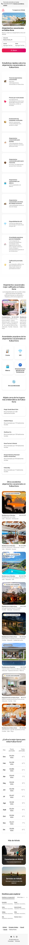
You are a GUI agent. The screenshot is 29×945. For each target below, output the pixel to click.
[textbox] (8, 45)
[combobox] (14, 40)
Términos (17, 941)
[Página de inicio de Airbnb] (3, 10)
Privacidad (10, 941)
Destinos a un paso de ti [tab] (8, 897)
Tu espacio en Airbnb (18, 10)
